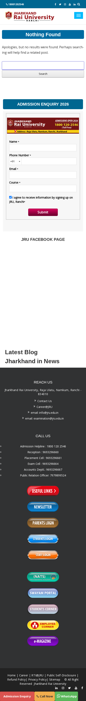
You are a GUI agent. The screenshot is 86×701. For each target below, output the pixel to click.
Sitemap (54, 679)
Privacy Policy (37, 679)
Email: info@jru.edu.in (44, 413)
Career (23, 675)
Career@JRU (44, 407)
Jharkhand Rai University (49, 684)
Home (11, 675)
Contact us (44, 401)
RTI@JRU (37, 675)
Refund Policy (16, 679)
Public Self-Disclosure (61, 675)
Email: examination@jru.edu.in (44, 418)
